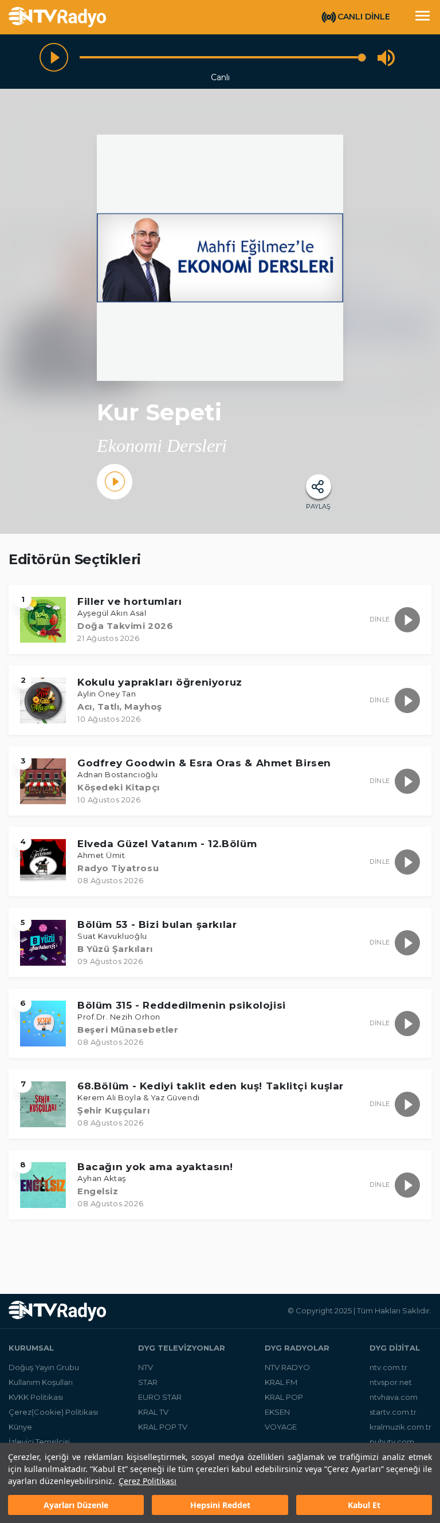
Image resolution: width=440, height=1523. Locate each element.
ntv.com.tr (388, 1367)
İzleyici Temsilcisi (39, 1441)
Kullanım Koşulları (41, 1382)
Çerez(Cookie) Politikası (53, 1411)
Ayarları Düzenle (76, 1505)
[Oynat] (54, 57)
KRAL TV (153, 1411)
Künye (20, 1426)
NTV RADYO (287, 1367)
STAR (148, 1382)
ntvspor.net (391, 1382)
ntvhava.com (394, 1397)
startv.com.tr (393, 1411)
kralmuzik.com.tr (400, 1426)
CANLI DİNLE (363, 16)
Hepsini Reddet (220, 1505)
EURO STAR (160, 1397)
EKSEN (277, 1411)
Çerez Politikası (147, 1480)
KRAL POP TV (162, 1426)
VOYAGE (281, 1426)
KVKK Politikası (36, 1397)
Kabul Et (364, 1505)
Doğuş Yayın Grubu (44, 1367)
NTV (145, 1367)
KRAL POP (284, 1397)
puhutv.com (392, 1441)
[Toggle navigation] (422, 17)
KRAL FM (281, 1382)
